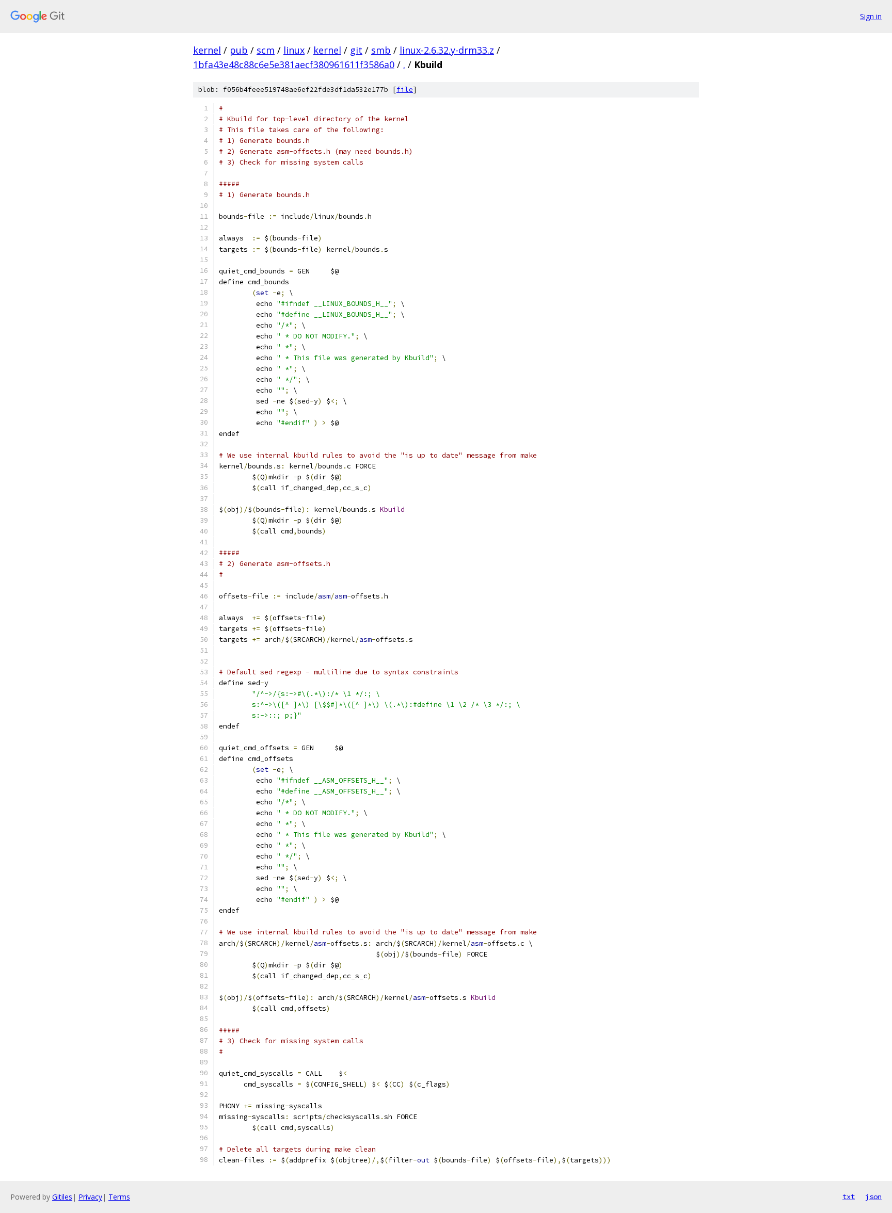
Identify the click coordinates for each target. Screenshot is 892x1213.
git (356, 50)
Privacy (90, 1197)
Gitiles (62, 1197)
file (404, 89)
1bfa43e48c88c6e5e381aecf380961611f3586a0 (293, 64)
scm (266, 50)
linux (294, 50)
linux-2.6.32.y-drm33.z (447, 50)
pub (239, 50)
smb (381, 50)
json (873, 1196)
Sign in (871, 16)
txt (848, 1196)
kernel (207, 50)
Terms (119, 1197)
